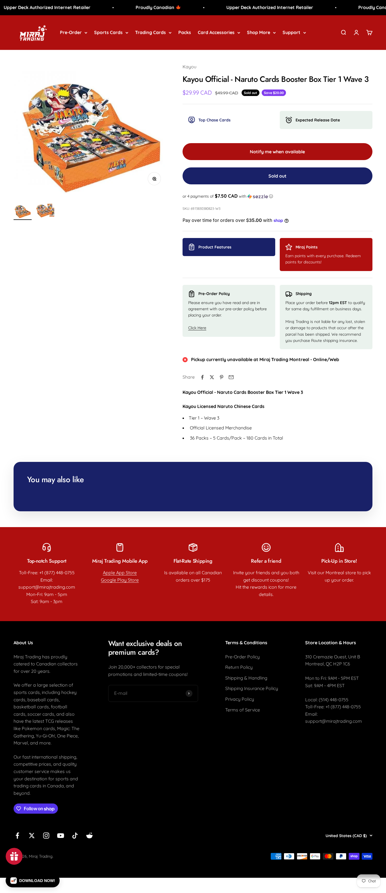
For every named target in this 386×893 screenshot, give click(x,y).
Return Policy (239, 667)
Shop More (258, 32)
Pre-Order (71, 32)
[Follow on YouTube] (60, 835)
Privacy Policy (239, 699)
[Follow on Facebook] (17, 835)
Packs (184, 32)
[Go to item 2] (45, 210)
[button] (277, 196)
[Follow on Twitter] (32, 835)
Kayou (189, 66)
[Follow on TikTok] (75, 835)
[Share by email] (231, 377)
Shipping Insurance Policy (251, 688)
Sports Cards (108, 32)
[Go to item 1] (23, 211)
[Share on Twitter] (212, 377)
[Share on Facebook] (202, 377)
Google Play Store (120, 580)
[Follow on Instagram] (46, 835)
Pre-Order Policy (242, 657)
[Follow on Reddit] (89, 835)
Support (291, 32)
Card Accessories (216, 32)
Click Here (197, 327)
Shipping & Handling (246, 678)
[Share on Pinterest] (221, 377)
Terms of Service (242, 710)
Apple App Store (120, 572)
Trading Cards (150, 32)
